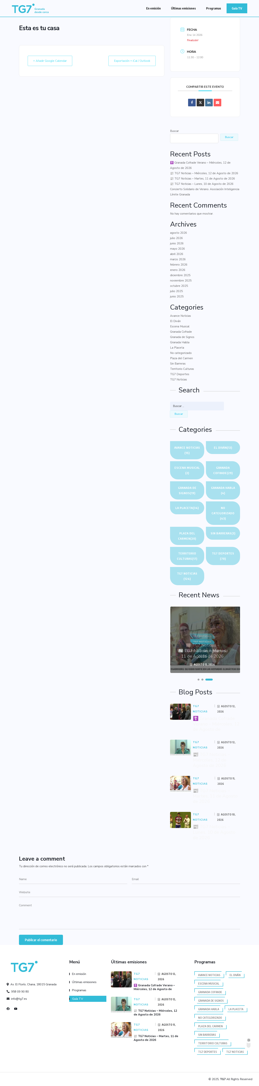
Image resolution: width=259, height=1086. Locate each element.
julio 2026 (176, 238)
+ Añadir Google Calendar (50, 61)
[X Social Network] (200, 102)
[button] (198, 680)
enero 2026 (177, 270)
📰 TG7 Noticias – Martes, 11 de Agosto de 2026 (202, 178)
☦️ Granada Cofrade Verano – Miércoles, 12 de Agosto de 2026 (200, 165)
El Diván (175, 321)
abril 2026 (176, 254)
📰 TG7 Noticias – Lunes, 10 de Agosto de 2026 (201, 184)
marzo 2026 (178, 259)
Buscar (174, 131)
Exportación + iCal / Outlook (132, 61)
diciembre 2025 (180, 275)
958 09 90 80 (19, 991)
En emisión (153, 8)
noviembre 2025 (181, 280)
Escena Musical (179, 326)
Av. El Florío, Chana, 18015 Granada (33, 984)
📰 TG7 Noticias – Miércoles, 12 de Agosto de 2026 (204, 173)
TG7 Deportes (179, 374)
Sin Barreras (178, 363)
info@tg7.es (18, 999)
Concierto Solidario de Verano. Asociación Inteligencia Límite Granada (204, 191)
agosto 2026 (178, 233)
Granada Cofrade (181, 332)
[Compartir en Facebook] (192, 102)
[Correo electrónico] (217, 102)
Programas (213, 8)
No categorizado (181, 353)
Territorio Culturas (182, 369)
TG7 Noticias (178, 379)
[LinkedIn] (209, 102)
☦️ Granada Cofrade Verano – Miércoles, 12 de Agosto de (216, 723)
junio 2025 (177, 296)
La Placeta (177, 348)
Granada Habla (179, 342)
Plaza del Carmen (181, 358)
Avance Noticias (180, 316)
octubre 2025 (179, 286)
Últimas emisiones (183, 8)
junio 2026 (177, 243)
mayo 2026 (177, 249)
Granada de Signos (182, 337)
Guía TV (237, 8)
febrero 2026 (178, 265)
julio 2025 (176, 291)
